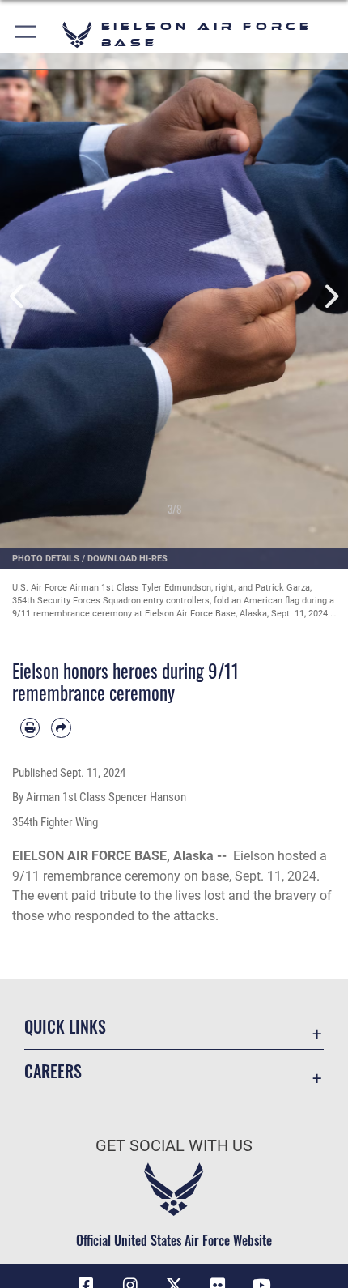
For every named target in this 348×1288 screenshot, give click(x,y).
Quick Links (65, 1027)
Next (330, 296)
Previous (17, 296)
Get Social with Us (174, 1146)
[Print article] (30, 727)
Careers (53, 1071)
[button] (26, 34)
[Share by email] (60, 727)
